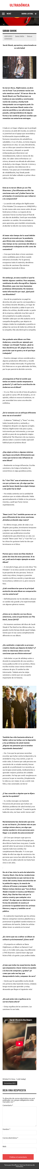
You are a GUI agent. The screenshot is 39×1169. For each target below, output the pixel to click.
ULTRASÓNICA (19, 5)
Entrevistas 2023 (10, 1083)
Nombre (6, 1129)
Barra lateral (27, 13)
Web (4, 1146)
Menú (9, 13)
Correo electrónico (10, 1138)
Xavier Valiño (19, 36)
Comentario (8, 1105)
